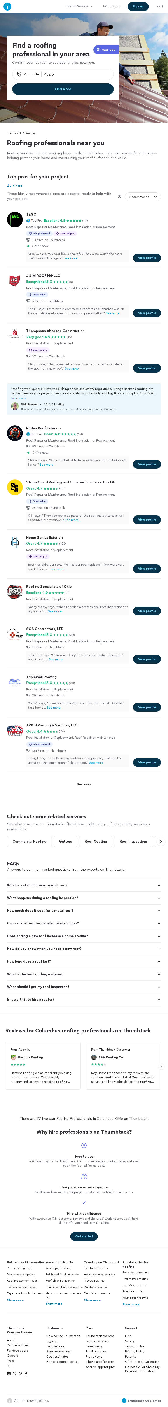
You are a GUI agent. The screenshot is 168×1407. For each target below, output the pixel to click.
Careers (12, 1356)
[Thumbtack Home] (7, 6)
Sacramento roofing (135, 1272)
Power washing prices (21, 1274)
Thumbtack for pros (100, 1336)
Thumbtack (14, 133)
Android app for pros (101, 1367)
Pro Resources (96, 1351)
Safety (130, 1341)
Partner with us (17, 1345)
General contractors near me (64, 1287)
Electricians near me (97, 1293)
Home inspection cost (21, 1287)
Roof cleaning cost (19, 1268)
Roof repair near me (58, 1268)
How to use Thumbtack (63, 1336)
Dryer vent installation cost (24, 1293)
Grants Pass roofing (135, 1278)
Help (128, 1336)
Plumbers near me (95, 1287)
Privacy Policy (134, 1351)
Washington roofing (135, 1297)
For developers (17, 1350)
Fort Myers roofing (134, 1285)
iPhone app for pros (100, 1362)
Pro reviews (94, 1356)
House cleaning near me (99, 1274)
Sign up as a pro (97, 1341)
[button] (34, 220)
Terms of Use (134, 1346)
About (11, 1340)
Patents (130, 1356)
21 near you (106, 50)
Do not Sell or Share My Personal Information (142, 1369)
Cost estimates (57, 1356)
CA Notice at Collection (142, 1362)
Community (94, 1346)
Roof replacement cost (22, 1280)
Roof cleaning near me (60, 1280)
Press (11, 1361)
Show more (15, 1300)
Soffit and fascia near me (62, 1274)
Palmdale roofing (133, 1291)
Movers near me (94, 1280)
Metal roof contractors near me (64, 1295)
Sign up (51, 1341)
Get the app (55, 1346)
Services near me (58, 1351)
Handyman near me (96, 1268)
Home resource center (62, 1362)
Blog (10, 1366)
